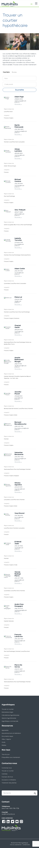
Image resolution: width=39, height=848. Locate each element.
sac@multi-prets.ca (8, 814)
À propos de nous (7, 776)
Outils (3, 742)
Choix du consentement (16, 844)
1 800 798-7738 (14, 808)
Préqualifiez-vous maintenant (11, 757)
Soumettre (19, 90)
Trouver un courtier (8, 709)
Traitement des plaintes (9, 782)
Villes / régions (6, 739)
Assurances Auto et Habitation (11, 733)
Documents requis (7, 736)
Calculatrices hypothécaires (10, 715)
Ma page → (18, 104)
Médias (4, 745)
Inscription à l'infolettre (9, 779)
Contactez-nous (7, 768)
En (31, 4)
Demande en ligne (7, 712)
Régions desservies (9, 109)
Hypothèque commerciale (10, 721)
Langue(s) (6, 115)
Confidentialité (26, 844)
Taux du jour (6, 754)
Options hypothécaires (9, 718)
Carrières (4, 774)
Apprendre (5, 730)
